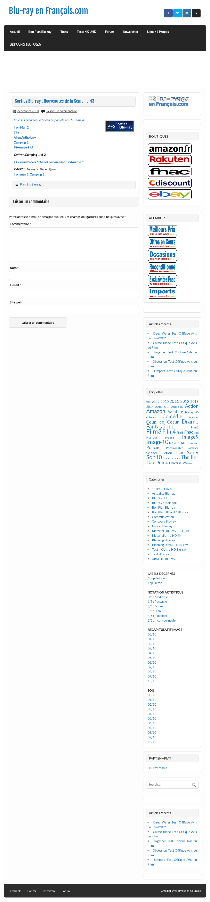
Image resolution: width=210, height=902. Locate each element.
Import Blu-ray (162, 526)
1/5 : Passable (157, 601)
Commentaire (20, 224)
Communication (163, 517)
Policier (153, 447)
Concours (193, 417)
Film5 (180, 432)
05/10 (152, 657)
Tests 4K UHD (86, 31)
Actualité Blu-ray (163, 493)
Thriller (190, 457)
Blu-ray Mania (157, 768)
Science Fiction (159, 453)
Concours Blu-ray (164, 521)
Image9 (190, 437)
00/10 (152, 634)
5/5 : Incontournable (162, 620)
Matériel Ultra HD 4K (166, 535)
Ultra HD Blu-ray (163, 559)
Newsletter (130, 31)
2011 (174, 401)
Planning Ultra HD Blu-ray (170, 545)
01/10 (152, 639)
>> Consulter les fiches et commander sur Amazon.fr (49, 162)
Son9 (193, 452)
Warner (187, 463)
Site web (16, 302)
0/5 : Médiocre (158, 597)
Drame (190, 421)
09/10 (152, 676)
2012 (184, 401)
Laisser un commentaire (61, 111)
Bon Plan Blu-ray (39, 31)
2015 (158, 406)
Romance (193, 448)
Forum (109, 31)
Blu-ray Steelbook (164, 503)
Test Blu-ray (160, 554)
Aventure (175, 411)
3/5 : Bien (154, 611)
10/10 (152, 681)
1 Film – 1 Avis (162, 489)
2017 (166, 406)
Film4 (169, 431)
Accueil (15, 31)
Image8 (169, 437)
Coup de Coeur (162, 421)
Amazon (155, 411)
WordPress (179, 890)
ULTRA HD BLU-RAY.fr (25, 44)
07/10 (152, 667)
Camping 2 (37, 174)
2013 (194, 402)
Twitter (31, 891)
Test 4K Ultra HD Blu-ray (169, 549)
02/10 (152, 644)
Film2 (195, 427)
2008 (148, 402)
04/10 (152, 653)
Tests (64, 31)
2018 (174, 406)
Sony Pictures (171, 458)
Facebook (15, 891)
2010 (164, 401)
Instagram (49, 891)
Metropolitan (190, 443)
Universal (175, 463)
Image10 (157, 441)
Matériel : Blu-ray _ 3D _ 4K (170, 531)
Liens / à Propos (158, 31)
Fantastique (160, 426)
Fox (196, 432)
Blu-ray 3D (191, 412)
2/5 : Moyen (156, 606)
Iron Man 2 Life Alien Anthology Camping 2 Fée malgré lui (25, 137)
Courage (195, 890)
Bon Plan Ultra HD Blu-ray (170, 512)
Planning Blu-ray (30, 184)
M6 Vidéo (174, 443)
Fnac (188, 432)
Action (192, 406)
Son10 (154, 457)
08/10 (152, 671)
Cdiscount (151, 417)
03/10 (152, 648)
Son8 (179, 453)
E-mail (15, 285)
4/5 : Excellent (157, 615)
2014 (150, 406)
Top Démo (157, 462)
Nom (14, 268)
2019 (180, 406)
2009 (155, 401)
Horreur (151, 437)
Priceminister (174, 448)
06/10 (152, 662)
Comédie (172, 416)
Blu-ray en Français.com (48, 11)
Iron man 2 (21, 174)
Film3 (153, 431)
